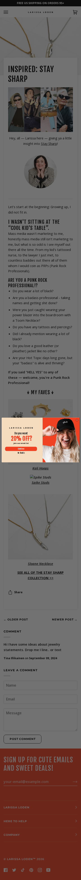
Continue (21, 449)
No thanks (21, 453)
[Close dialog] (77, 420)
